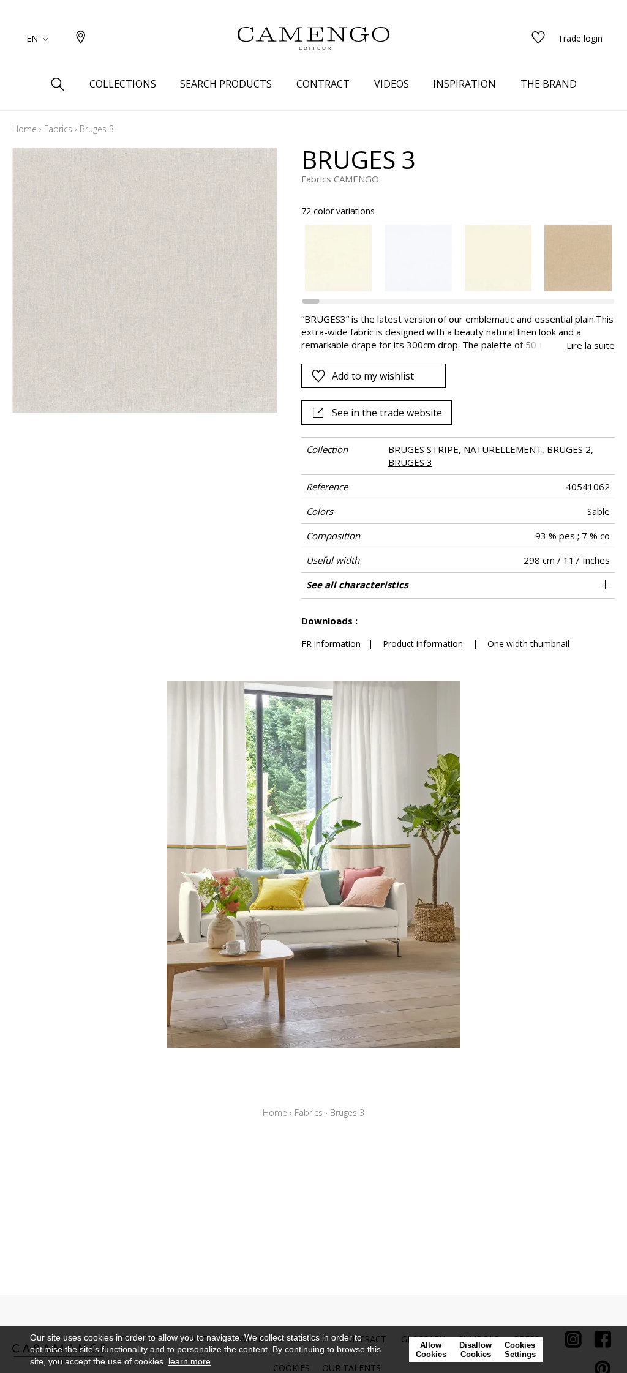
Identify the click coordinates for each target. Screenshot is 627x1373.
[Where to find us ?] (80, 38)
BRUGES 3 (410, 462)
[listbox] (452, 258)
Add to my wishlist (373, 376)
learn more (189, 1361)
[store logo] (313, 38)
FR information (331, 643)
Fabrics (58, 129)
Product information (423, 643)
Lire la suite (590, 345)
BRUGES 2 (569, 449)
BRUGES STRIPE (423, 449)
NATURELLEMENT (503, 449)
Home (24, 129)
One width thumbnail (528, 643)
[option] (338, 258)
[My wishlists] (538, 38)
